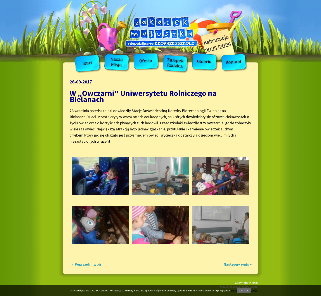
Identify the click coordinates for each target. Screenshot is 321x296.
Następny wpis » (238, 264)
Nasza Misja (116, 62)
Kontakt (234, 62)
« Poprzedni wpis (87, 264)
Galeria (204, 62)
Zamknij (244, 290)
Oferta (145, 61)
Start (87, 63)
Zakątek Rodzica (175, 63)
